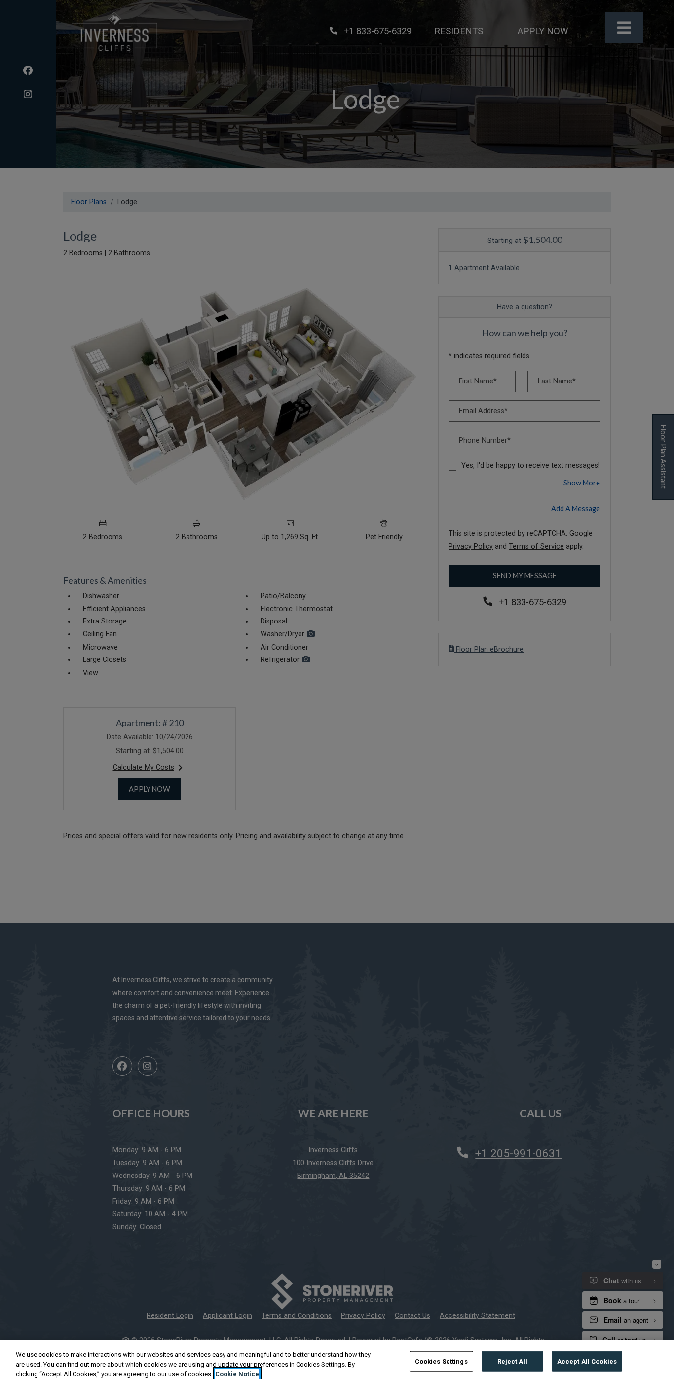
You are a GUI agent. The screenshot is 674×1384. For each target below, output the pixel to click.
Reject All (512, 1361)
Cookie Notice (237, 1374)
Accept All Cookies (587, 1361)
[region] (337, 1362)
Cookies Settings (441, 1361)
